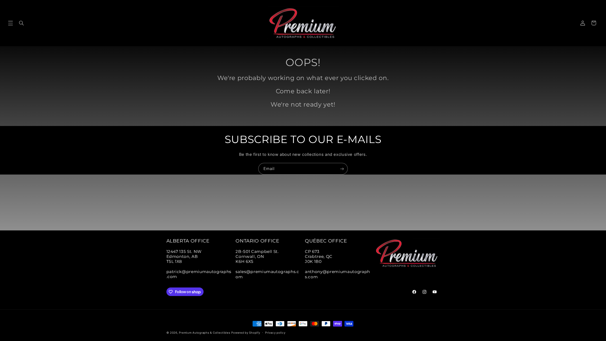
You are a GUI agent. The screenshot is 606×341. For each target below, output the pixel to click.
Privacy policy (275, 332)
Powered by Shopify (245, 332)
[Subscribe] (342, 169)
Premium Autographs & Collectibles (204, 332)
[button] (10, 23)
